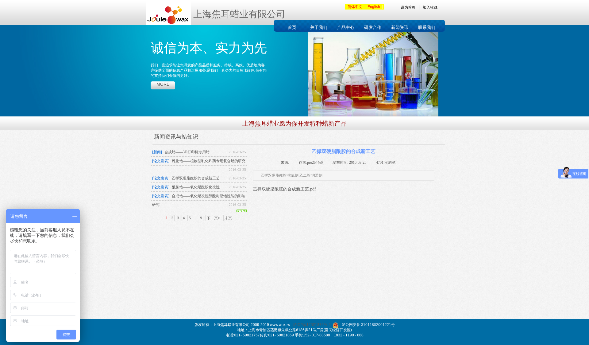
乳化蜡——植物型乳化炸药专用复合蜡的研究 (208, 161)
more (162, 84)
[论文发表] (160, 161)
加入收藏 (430, 7)
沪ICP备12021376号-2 (312, 325)
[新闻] (157, 152)
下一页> (213, 218)
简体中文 (355, 7)
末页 (228, 218)
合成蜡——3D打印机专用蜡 (187, 152)
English (374, 7)
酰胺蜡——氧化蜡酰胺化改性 (196, 187)
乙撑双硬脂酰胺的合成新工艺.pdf (284, 189)
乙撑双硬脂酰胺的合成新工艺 (196, 178)
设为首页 (408, 7)
